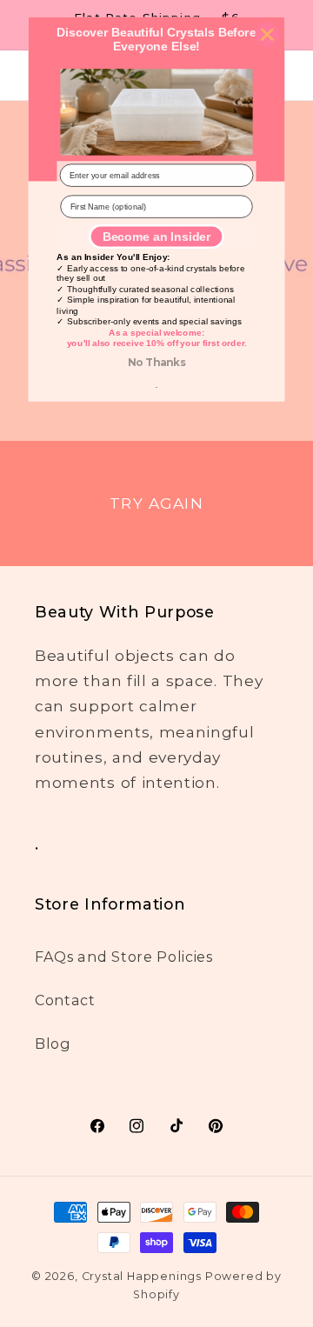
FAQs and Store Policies (124, 956)
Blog (53, 1043)
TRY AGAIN (156, 503)
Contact (65, 1000)
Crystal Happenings (142, 1276)
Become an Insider (156, 236)
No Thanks (156, 363)
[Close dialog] (267, 34)
